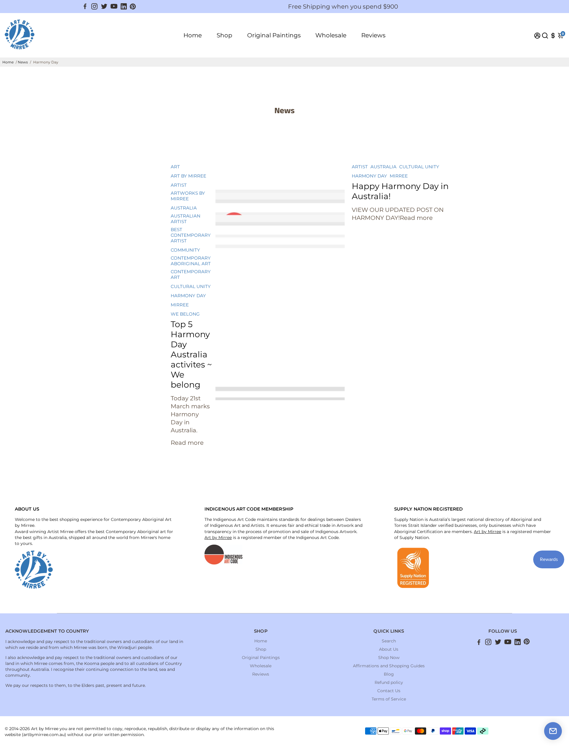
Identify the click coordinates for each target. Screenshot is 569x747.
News (23, 62)
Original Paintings (274, 35)
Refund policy (389, 682)
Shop (224, 35)
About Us (388, 649)
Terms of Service (389, 699)
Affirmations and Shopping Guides (389, 665)
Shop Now (388, 657)
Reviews (373, 35)
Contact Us (388, 690)
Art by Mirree (218, 537)
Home (192, 35)
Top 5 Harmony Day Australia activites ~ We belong (191, 354)
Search (389, 641)
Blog (389, 674)
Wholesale (330, 35)
